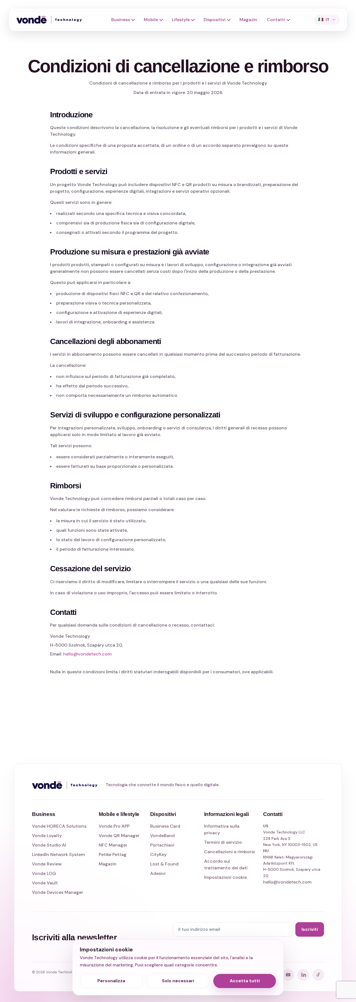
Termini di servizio (223, 842)
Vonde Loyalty (47, 835)
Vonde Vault (45, 883)
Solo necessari (178, 981)
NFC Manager (113, 845)
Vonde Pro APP (114, 826)
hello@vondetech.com (87, 654)
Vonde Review (46, 864)
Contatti (276, 20)
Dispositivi (215, 20)
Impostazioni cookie (225, 877)
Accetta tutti (245, 981)
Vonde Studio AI (49, 845)
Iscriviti (309, 929)
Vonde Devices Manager (57, 892)
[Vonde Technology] (51, 20)
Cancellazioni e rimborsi (229, 852)
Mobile (151, 20)
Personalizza (111, 981)
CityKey (158, 854)
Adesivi (157, 873)
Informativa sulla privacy (221, 829)
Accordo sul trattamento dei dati (226, 864)
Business (120, 20)
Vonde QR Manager (119, 835)
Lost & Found (164, 864)
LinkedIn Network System (58, 854)
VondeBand (162, 835)
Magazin (248, 20)
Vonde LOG (44, 873)
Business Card (165, 826)
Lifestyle (181, 20)
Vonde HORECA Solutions (59, 826)
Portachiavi (162, 845)
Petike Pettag (113, 854)
